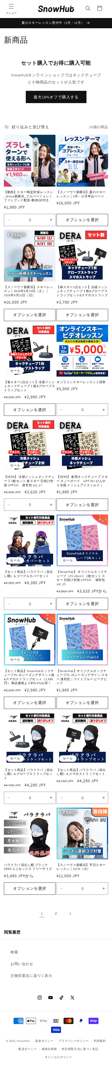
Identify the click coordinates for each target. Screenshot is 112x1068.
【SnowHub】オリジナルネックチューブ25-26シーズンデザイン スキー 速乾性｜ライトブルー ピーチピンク (82, 677)
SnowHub (23, 1041)
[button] (11, 8)
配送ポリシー (27, 1049)
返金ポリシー (44, 1041)
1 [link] (42, 913)
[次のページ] (70, 913)
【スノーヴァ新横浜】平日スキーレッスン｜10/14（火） (81, 867)
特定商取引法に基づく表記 (80, 1049)
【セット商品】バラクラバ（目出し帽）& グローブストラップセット (28, 774)
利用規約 (100, 1041)
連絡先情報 (49, 1049)
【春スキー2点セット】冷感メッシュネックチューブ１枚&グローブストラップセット (29, 386)
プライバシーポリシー (73, 1041)
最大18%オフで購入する (56, 96)
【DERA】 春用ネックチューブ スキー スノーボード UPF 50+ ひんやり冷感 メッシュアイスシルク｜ (82, 481)
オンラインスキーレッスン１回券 (81, 382)
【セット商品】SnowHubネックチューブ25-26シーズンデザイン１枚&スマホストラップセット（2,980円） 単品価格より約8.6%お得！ (29, 677)
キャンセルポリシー (58, 1057)
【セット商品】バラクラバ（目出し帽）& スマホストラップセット (81, 772)
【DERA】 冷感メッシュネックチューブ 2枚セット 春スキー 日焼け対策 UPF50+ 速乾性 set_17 (29, 481)
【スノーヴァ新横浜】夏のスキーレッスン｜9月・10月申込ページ (81, 194)
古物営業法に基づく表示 (31, 975)
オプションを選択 (82, 219)
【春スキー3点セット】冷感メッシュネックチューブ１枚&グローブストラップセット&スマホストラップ (82, 291)
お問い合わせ (21, 963)
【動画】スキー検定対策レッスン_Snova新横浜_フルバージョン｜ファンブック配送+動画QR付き (28, 196)
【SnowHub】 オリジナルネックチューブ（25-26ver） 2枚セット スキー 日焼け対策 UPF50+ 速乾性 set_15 (82, 578)
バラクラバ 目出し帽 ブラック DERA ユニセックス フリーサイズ (28, 867)
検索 (14, 952)
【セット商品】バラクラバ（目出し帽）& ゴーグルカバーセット (28, 574)
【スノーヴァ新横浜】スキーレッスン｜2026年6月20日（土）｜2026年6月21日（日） (28, 291)
